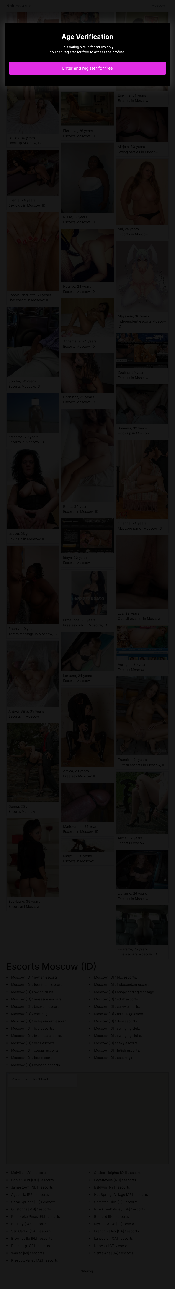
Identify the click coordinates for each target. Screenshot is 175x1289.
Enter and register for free (87, 68)
